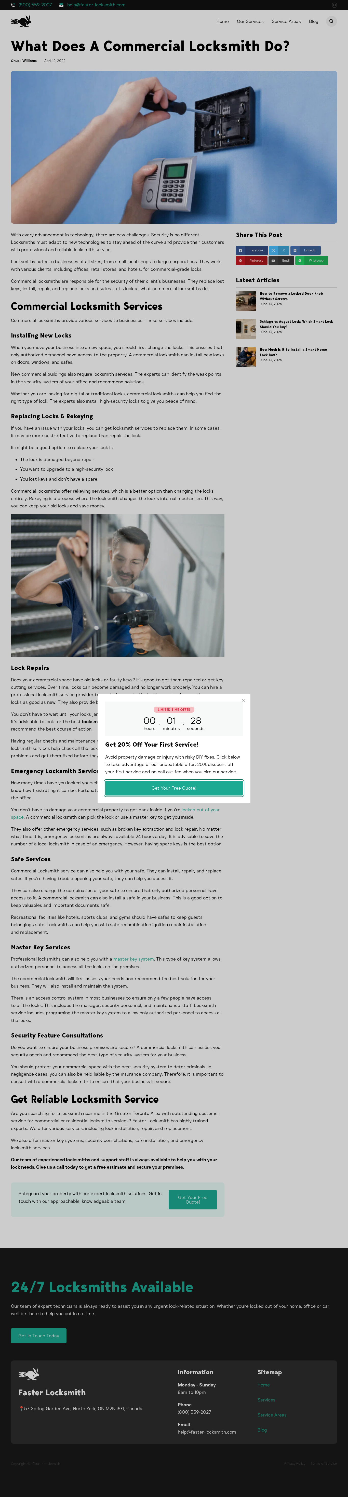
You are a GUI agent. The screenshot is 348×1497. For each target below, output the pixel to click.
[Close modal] (243, 700)
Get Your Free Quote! (174, 788)
